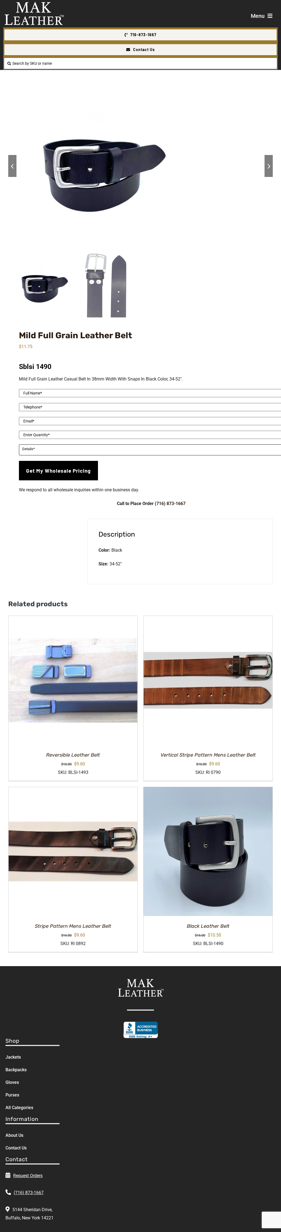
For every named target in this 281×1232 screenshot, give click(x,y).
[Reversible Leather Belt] (73, 680)
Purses (12, 1095)
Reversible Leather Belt (73, 755)
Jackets (13, 1057)
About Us (14, 1135)
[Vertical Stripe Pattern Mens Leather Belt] (208, 680)
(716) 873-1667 (170, 503)
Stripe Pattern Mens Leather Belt (73, 926)
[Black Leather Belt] (208, 851)
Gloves (12, 1082)
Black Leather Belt (208, 926)
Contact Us (16, 1148)
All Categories (19, 1107)
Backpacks (16, 1069)
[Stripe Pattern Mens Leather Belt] (73, 851)
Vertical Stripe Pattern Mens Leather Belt (208, 755)
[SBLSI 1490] (140, 166)
